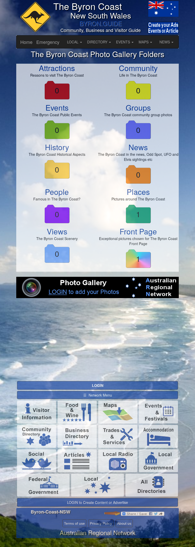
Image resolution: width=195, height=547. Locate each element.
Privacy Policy (101, 523)
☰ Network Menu (97, 395)
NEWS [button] (165, 41)
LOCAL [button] (73, 41)
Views (57, 231)
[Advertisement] (97, 343)
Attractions (57, 67)
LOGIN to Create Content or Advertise (97, 502)
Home (26, 42)
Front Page (138, 231)
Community (138, 67)
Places (138, 191)
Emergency (47, 42)
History (57, 147)
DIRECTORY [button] (97, 41)
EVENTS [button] (123, 41)
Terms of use (74, 523)
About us (124, 523)
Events (57, 107)
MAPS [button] (144, 41)
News (138, 147)
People (57, 191)
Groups (138, 107)
